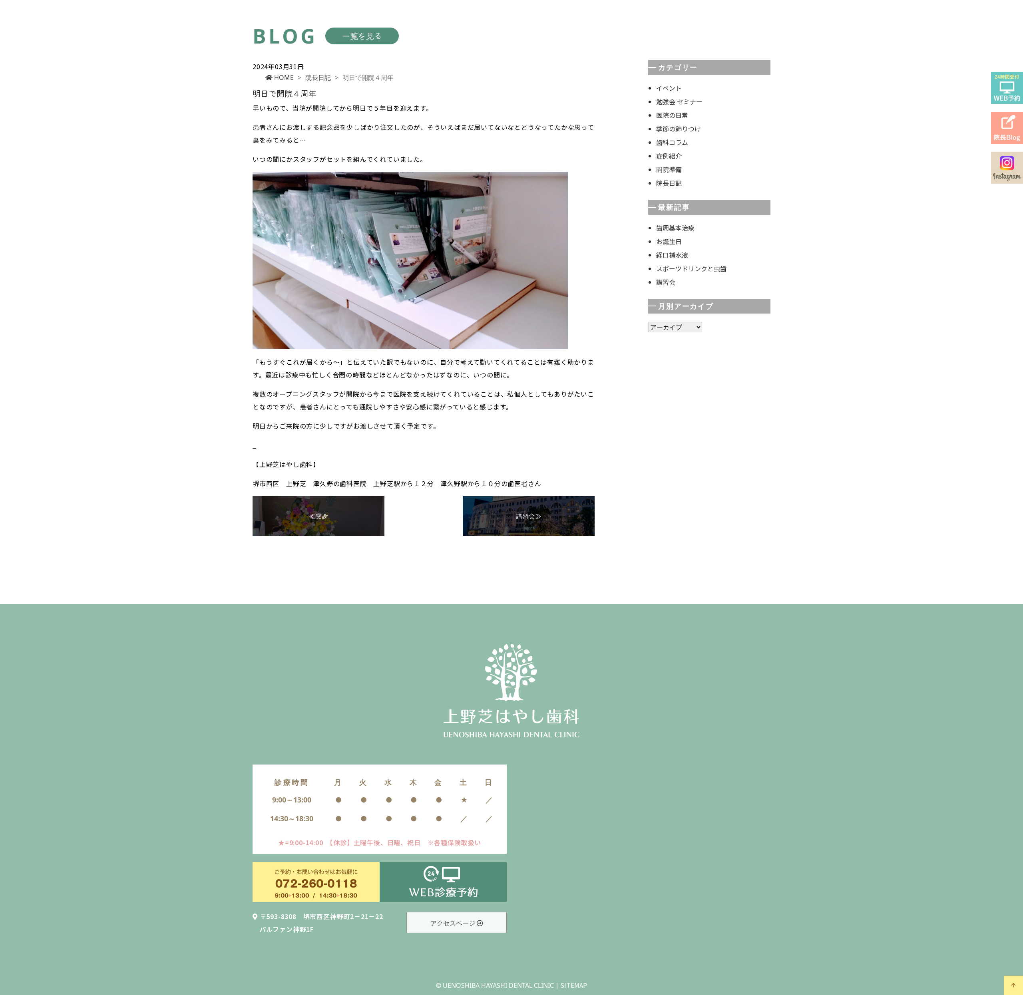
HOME (283, 77)
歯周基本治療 (675, 227)
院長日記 (318, 77)
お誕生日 (669, 241)
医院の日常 (672, 115)
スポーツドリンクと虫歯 (691, 268)
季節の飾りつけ (678, 128)
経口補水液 (672, 255)
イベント (669, 88)
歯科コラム (672, 142)
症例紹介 (669, 156)
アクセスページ (453, 923)
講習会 (665, 282)
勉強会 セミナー (679, 101)
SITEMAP (573, 985)
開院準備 (669, 169)
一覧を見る (362, 36)
